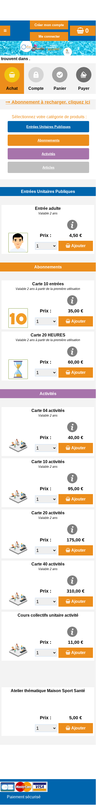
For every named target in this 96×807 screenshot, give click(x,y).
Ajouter (78, 246)
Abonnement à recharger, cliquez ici (50, 102)
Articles (48, 167)
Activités (48, 154)
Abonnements (48, 140)
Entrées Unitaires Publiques (48, 127)
